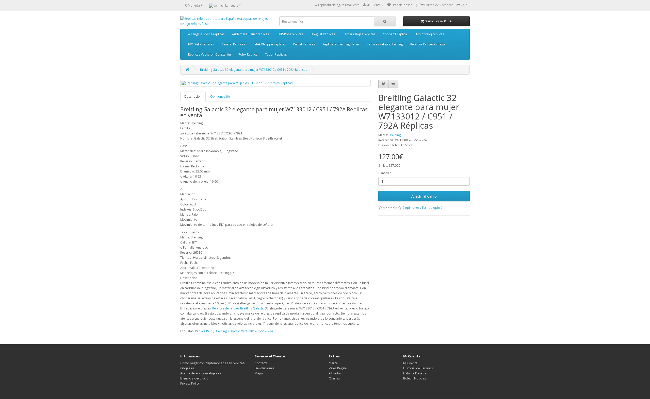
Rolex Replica (247, 54)
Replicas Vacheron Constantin (209, 54)
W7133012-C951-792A (257, 331)
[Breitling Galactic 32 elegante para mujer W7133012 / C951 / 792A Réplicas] (275, 83)
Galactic (234, 331)
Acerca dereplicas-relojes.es (200, 373)
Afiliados (335, 373)
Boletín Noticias (414, 378)
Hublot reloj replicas (429, 34)
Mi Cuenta (410, 363)
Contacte (261, 363)
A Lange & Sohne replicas (206, 34)
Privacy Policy (190, 383)
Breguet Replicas (323, 34)
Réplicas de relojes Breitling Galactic (238, 308)
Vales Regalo (338, 368)
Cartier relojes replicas (359, 34)
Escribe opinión (433, 207)
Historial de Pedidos (418, 368)
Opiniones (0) (220, 96)
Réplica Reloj (204, 331)
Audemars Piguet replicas (250, 34)
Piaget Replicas (304, 44)
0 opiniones (410, 207)
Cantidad (385, 173)
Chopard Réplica (395, 34)
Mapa (259, 373)
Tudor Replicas (276, 54)
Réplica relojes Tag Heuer (340, 44)
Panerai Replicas (233, 44)
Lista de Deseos (414, 373)
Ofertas (334, 378)
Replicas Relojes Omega (427, 44)
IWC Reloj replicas (201, 44)
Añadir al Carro (424, 196)
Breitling (395, 135)
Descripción (193, 96)
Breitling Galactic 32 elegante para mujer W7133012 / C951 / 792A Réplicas (253, 69)
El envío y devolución (195, 378)
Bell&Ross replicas (290, 34)
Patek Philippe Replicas (269, 44)
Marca (333, 363)
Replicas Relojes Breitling (385, 44)
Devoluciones (264, 368)
